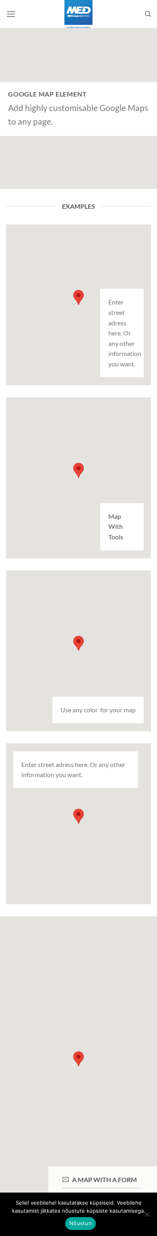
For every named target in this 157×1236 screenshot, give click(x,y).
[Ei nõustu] (147, 1216)
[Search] (148, 14)
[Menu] (11, 14)
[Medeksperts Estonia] (79, 14)
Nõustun (80, 1223)
